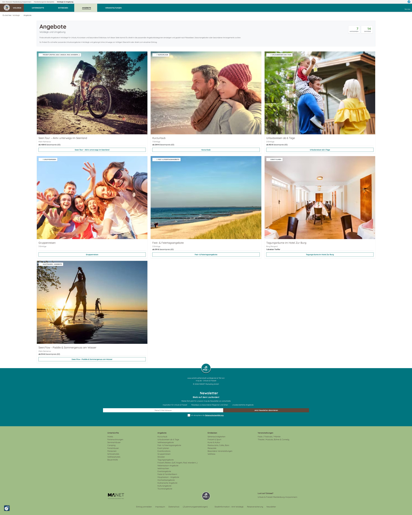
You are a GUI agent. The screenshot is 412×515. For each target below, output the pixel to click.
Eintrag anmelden (144, 506)
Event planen (163, 448)
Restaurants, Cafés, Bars (218, 445)
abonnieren (266, 410)
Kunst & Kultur (214, 442)
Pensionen (111, 451)
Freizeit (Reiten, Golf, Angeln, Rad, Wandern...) (178, 462)
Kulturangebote (164, 486)
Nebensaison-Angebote (168, 465)
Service (407, 9)
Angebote (162, 433)
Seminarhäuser (114, 442)
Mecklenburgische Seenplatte (44, 2)
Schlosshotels (113, 454)
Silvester (161, 457)
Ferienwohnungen (115, 439)
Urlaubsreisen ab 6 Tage (320, 150)
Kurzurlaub (206, 150)
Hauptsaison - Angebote (168, 477)
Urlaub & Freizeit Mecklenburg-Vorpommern (277, 497)
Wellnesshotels (113, 457)
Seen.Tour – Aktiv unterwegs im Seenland (92, 150)
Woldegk (65, 2)
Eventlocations (164, 451)
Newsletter (271, 506)
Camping (111, 445)
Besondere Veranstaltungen (220, 451)
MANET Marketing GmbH (209, 384)
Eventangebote (164, 471)
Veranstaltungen (265, 433)
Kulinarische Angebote (167, 483)
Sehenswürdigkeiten (216, 436)
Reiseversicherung (255, 506)
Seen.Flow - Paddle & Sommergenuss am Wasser (92, 359)
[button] (18, 7)
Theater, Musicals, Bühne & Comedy (273, 439)
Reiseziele (212, 448)
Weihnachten (163, 468)
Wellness (211, 454)
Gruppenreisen (92, 254)
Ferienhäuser (113, 448)
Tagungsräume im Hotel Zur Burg (320, 254)
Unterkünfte (113, 433)
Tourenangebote (165, 488)
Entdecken (212, 433)
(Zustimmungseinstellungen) (195, 506)
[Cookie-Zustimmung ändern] (6, 508)
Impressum (160, 506)
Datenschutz (173, 506)
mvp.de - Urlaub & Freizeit (206, 380)
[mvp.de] (409, 2)
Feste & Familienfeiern (167, 474)
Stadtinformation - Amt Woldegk (229, 506)
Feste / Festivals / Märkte (269, 436)
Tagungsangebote (166, 460)
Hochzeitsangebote (166, 480)
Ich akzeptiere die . (207, 415)
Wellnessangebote (166, 442)
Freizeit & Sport (214, 439)
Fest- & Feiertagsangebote (206, 254)
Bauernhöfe (112, 460)
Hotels (110, 436)
